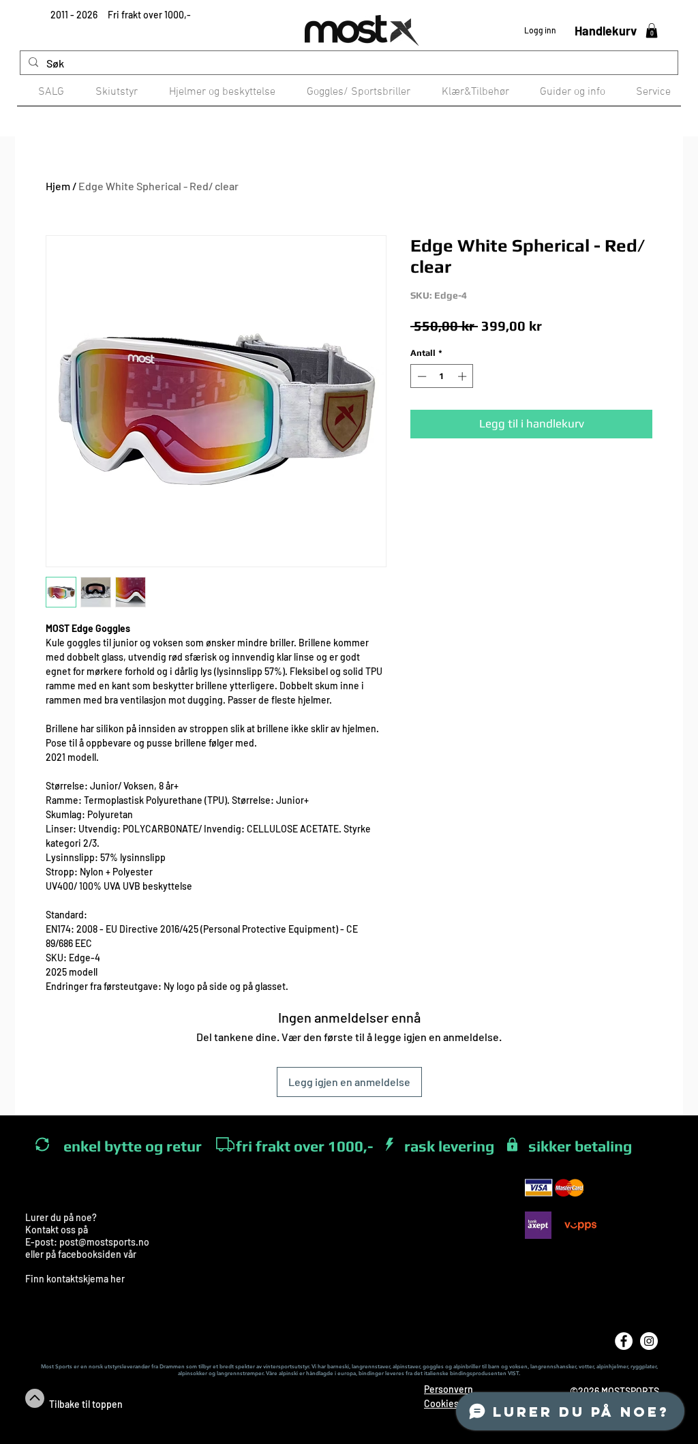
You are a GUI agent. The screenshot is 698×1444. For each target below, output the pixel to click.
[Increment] (463, 376)
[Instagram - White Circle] (649, 1341)
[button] (652, 30)
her (117, 1278)
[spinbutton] (442, 376)
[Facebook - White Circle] (624, 1341)
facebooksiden (89, 1254)
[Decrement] (420, 376)
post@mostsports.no (104, 1242)
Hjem (58, 185)
